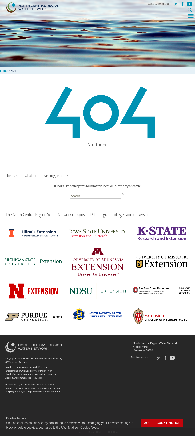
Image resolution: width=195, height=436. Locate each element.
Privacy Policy (39, 370)
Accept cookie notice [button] (162, 423)
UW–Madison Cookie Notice (80, 427)
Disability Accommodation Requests (23, 377)
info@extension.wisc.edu (18, 370)
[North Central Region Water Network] (29, 6)
